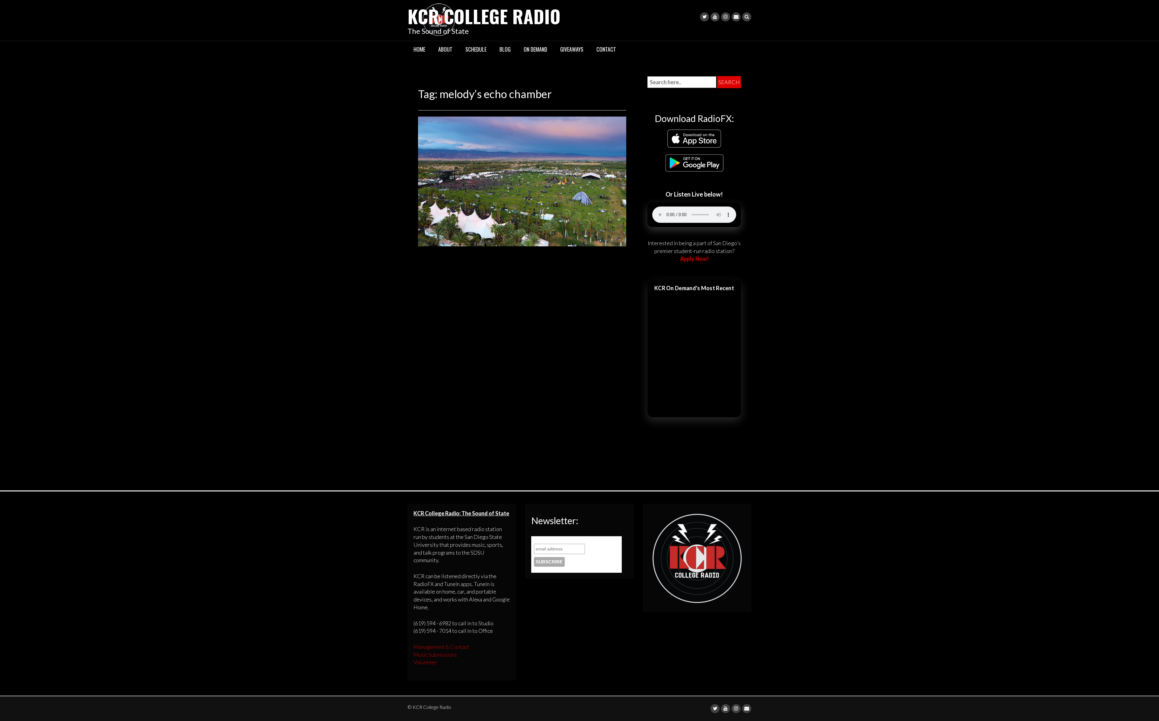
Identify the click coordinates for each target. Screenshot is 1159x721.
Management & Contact (441, 646)
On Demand (535, 49)
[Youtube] (715, 16)
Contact (606, 49)
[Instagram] (725, 16)
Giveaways (571, 49)
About (445, 49)
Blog (505, 49)
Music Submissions (435, 654)
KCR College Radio (483, 15)
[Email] (736, 16)
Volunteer (425, 662)
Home (419, 49)
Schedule (476, 49)
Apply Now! (694, 258)
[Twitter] (704, 16)
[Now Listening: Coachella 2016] (522, 180)
